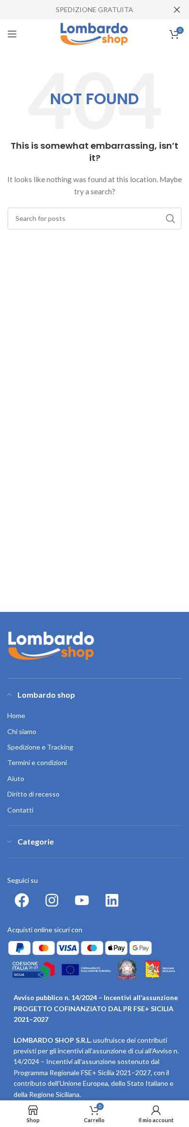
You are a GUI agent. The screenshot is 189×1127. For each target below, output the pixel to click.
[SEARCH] (170, 218)
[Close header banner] (177, 9)
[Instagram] (51, 900)
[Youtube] (81, 900)
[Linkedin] (111, 900)
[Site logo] (94, 33)
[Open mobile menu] (12, 34)
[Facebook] (21, 900)
